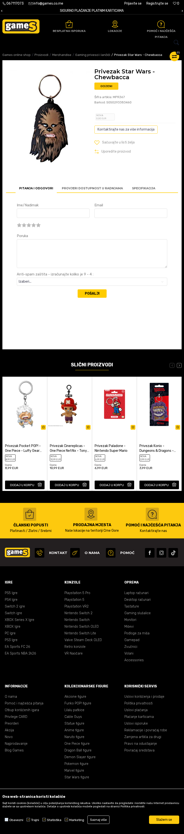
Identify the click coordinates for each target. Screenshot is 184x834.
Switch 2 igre (15, 606)
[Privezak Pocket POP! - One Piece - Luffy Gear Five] (25, 404)
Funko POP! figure (77, 703)
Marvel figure (74, 770)
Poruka (22, 236)
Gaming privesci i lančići (92, 55)
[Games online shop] (21, 26)
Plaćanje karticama (139, 717)
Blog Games (14, 750)
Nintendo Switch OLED (81, 627)
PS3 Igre (11, 640)
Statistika (54, 820)
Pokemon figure (76, 764)
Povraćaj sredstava (139, 750)
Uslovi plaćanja (136, 710)
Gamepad (131, 640)
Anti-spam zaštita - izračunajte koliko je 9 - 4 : (55, 274)
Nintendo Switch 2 (78, 613)
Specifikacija (143, 188)
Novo (9, 737)
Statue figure (74, 723)
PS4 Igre (11, 600)
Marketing (76, 820)
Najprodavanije (16, 744)
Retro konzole (75, 647)
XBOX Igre (12, 627)
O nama (11, 697)
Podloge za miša (137, 633)
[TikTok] (173, 553)
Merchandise (61, 55)
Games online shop (16, 55)
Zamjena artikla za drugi (142, 737)
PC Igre (10, 633)
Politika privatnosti (138, 703)
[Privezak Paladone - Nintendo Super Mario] (114, 404)
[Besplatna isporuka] (69, 24)
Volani (128, 653)
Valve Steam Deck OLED (83, 640)
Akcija (9, 730)
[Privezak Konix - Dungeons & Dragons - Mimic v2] (159, 404)
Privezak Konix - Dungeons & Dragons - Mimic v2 (156, 448)
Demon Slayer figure (80, 757)
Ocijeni (106, 86)
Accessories (134, 660)
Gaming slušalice (137, 613)
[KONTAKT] (39, 553)
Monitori (130, 620)
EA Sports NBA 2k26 (20, 653)
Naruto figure (74, 737)
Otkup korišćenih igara (22, 710)
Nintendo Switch (77, 620)
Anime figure (74, 730)
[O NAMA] (75, 553)
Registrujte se (157, 3)
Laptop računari (136, 593)
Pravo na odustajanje (140, 744)
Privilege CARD (16, 717)
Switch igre (13, 613)
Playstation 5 (74, 600)
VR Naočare (73, 653)
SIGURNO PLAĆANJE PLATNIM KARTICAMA (92, 11)
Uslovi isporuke (136, 723)
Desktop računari (137, 600)
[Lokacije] (115, 24)
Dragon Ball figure (78, 750)
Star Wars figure (76, 777)
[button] (92, 42)
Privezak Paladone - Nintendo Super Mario (111, 448)
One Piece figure (77, 744)
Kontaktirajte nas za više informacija (126, 129)
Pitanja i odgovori (36, 188)
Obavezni (16, 820)
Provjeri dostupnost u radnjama (92, 188)
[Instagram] (161, 553)
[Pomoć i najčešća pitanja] (161, 24)
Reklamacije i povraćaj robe (145, 730)
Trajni (35, 820)
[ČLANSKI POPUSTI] (29, 514)
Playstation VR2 (76, 606)
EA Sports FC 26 (17, 647)
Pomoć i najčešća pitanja (24, 703)
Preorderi (12, 723)
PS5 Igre (11, 593)
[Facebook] (150, 553)
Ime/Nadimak (28, 205)
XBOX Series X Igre (19, 620)
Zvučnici (130, 647)
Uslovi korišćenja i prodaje (144, 697)
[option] (92, 11)
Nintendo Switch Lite (80, 633)
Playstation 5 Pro (77, 593)
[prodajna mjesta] (91, 514)
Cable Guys (73, 717)
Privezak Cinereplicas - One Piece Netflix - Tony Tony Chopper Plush (68, 448)
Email (98, 205)
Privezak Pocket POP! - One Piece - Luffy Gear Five (23, 448)
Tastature (131, 606)
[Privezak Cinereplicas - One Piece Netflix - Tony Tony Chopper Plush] (69, 404)
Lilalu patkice (74, 710)
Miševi (129, 627)
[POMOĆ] (110, 553)
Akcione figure (75, 697)
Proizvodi (41, 55)
